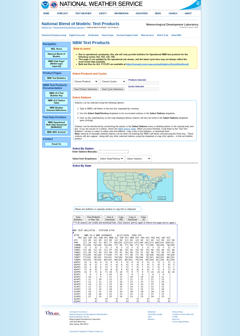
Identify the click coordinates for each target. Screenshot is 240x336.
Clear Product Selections (85, 89)
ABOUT (188, 13)
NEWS (158, 13)
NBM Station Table (127, 129)
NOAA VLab (162, 35)
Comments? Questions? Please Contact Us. (86, 331)
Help (149, 316)
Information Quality (155, 314)
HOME (46, 13)
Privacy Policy (177, 312)
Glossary (151, 319)
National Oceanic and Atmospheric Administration (88, 314)
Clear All (143, 218)
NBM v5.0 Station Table (56, 101)
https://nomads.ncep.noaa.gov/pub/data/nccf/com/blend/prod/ (157, 64)
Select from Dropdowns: (85, 158)
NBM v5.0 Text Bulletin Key (56, 94)
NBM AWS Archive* (56, 132)
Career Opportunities (180, 321)
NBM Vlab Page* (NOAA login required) (56, 63)
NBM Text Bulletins (56, 78)
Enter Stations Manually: (85, 151)
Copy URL (121, 218)
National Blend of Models (56, 55)
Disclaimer (152, 312)
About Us (175, 319)
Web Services (147, 35)
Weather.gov (47, 27)
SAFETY (103, 13)
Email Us (56, 144)
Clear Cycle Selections (112, 89)
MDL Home (56, 49)
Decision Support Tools (127, 35)
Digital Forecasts (77, 35)
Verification (93, 35)
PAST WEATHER (83, 13)
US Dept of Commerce (78, 312)
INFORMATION (121, 13)
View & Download (109, 218)
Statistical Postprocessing (54, 35)
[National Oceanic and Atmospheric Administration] (44, 5)
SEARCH (173, 13)
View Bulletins (78, 218)
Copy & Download (132, 218)
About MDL (176, 35)
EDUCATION (141, 13)
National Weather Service (79, 316)
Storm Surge (107, 35)
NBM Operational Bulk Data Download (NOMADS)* (56, 124)
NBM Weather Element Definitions (56, 109)
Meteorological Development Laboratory (69, 27)
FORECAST (62, 13)
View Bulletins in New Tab (93, 218)
